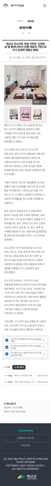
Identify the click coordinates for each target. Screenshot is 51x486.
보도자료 (30, 21)
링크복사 (20, 367)
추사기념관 (13, 5)
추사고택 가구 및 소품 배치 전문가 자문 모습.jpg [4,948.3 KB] (26, 354)
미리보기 (44, 340)
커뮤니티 (20, 21)
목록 (8, 367)
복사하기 (28, 33)
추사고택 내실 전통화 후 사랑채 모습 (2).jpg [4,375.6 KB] (27, 347)
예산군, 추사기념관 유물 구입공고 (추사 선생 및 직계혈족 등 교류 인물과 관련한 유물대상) (21, 375)
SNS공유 (23, 33)
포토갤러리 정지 (44, 102)
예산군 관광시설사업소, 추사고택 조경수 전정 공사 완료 (21, 382)
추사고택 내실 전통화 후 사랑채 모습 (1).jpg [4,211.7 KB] (28, 340)
